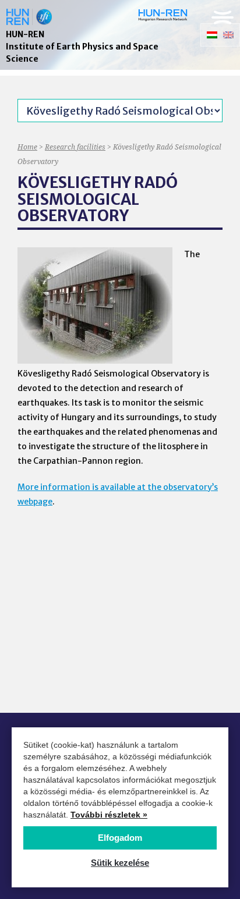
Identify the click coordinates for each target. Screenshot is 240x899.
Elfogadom (120, 838)
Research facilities (75, 147)
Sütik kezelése (120, 863)
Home (27, 147)
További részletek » (108, 814)
